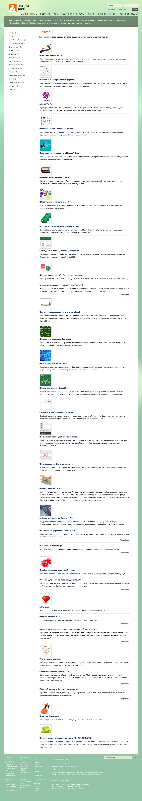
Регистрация (111, 9)
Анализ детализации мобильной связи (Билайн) (61, 285)
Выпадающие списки (16, 43)
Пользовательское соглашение (60, 759)
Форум (56, 14)
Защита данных (14, 61)
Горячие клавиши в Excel (51, 616)
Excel (36, 786)
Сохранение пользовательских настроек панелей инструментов (68, 629)
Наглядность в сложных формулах (55, 339)
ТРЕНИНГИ (9, 762)
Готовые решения (11, 782)
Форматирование (15, 82)
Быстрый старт (10, 764)
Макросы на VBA (10, 775)
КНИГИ (8, 779)
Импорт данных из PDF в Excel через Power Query (62, 275)
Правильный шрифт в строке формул (57, 79)
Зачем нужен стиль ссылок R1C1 (54, 671)
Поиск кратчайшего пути (51, 55)
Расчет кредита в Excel (50, 488)
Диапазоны (12, 54)
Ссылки (134, 14)
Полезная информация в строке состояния (59, 436)
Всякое (11, 90)
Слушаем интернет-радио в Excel (55, 177)
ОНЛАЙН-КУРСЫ (40, 779)
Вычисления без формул (51, 545)
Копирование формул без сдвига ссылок (58, 530)
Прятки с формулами (49, 716)
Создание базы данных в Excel (53, 363)
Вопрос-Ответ (38, 766)
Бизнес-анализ (24, 760)
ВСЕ (10, 33)
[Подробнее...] (45, 52)
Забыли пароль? (122, 9)
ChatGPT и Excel (47, 104)
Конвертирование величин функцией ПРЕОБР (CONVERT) (65, 738)
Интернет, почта (14, 65)
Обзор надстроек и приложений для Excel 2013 (61, 579)
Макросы (12, 72)
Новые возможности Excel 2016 (54, 388)
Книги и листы (14, 68)
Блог (115, 14)
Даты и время (13, 47)
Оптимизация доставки (50, 659)
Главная (24, 14)
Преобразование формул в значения (56, 464)
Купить (37, 771)
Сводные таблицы (15, 75)
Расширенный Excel (11, 766)
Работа (37, 788)
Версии (37, 764)
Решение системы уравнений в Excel (56, 128)
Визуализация (10, 773)
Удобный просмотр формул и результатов (59, 689)
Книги (71, 14)
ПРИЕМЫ (23, 757)
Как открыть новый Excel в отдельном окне (59, 226)
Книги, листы (24, 777)
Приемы (33, 14)
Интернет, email (24, 775)
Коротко (37, 760)
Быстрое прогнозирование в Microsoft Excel (59, 153)
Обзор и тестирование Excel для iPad (56, 518)
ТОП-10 (11, 36)
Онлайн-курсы (104, 14)
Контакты (124, 14)
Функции (12, 86)
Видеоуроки (45, 14)
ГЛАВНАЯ (8, 757)
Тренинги (91, 14)
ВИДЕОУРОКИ (10, 790)
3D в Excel (44, 607)
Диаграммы (13, 51)
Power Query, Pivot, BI (16, 40)
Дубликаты (12, 58)
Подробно (37, 762)
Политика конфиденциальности (61, 763)
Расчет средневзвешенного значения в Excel (60, 312)
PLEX (64, 14)
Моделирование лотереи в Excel (54, 202)
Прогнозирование (11, 771)
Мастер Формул (10, 768)
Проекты (80, 14)
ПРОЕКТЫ (38, 775)
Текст (10, 79)
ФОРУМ (37, 784)
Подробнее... (125, 294)
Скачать (37, 769)
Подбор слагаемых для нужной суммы (57, 570)
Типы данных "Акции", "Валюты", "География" (60, 250)
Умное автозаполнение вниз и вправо (57, 412)
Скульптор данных (11, 786)
